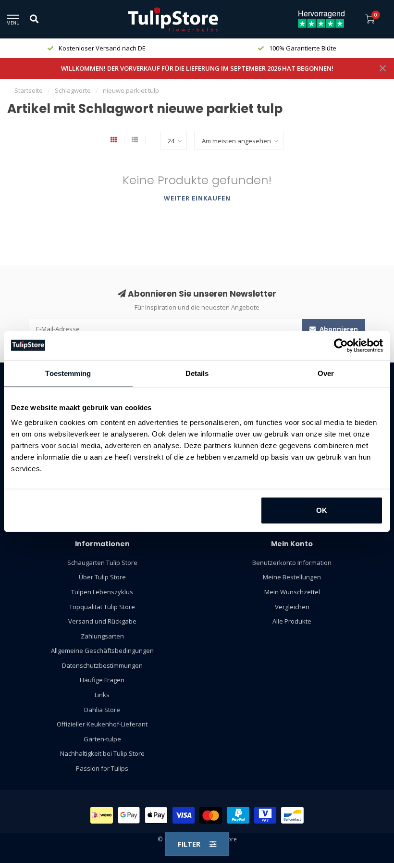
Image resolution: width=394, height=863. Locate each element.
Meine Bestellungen (292, 577)
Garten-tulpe (102, 739)
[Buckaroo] (265, 815)
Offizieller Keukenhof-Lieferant (102, 724)
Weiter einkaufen (197, 198)
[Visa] (183, 815)
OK (321, 510)
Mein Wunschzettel (292, 592)
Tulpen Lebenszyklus (102, 592)
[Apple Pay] (156, 815)
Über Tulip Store (102, 577)
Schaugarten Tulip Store (102, 562)
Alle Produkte (291, 621)
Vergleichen (292, 606)
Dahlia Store (102, 709)
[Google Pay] (129, 815)
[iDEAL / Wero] (101, 815)
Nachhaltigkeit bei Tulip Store (102, 753)
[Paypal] (238, 815)
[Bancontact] (292, 815)
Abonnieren (338, 329)
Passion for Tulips (102, 768)
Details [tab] (197, 373)
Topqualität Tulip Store (102, 606)
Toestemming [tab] (68, 373)
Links (102, 694)
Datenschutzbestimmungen (102, 665)
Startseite (28, 90)
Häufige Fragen (102, 679)
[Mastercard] (210, 815)
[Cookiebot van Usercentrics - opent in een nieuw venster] (341, 345)
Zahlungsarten (102, 636)
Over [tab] (326, 373)
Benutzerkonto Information (292, 562)
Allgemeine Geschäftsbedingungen (102, 650)
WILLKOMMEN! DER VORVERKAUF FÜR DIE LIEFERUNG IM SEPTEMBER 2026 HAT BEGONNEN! (197, 68)
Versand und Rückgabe (102, 621)
